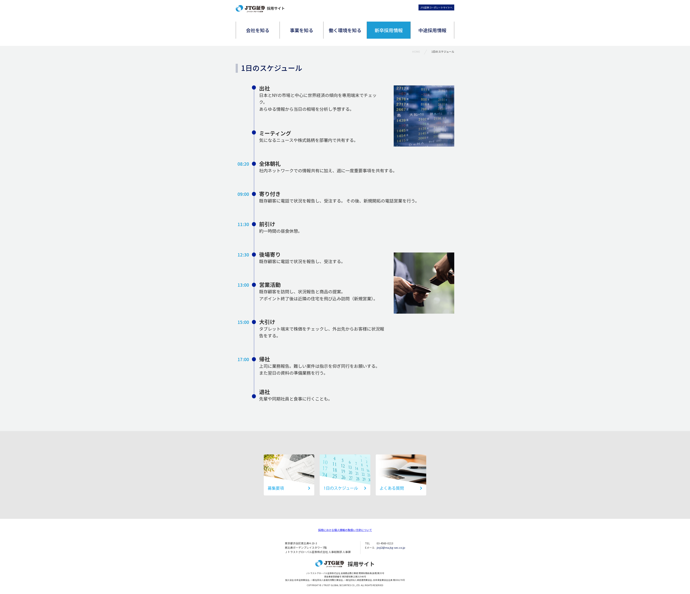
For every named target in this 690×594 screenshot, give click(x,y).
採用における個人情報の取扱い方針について (345, 530)
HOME (416, 51)
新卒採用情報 (389, 30)
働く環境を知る (345, 30)
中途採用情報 (432, 30)
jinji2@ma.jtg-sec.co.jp (391, 547)
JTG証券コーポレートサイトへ (436, 7)
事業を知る (301, 30)
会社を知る (257, 30)
